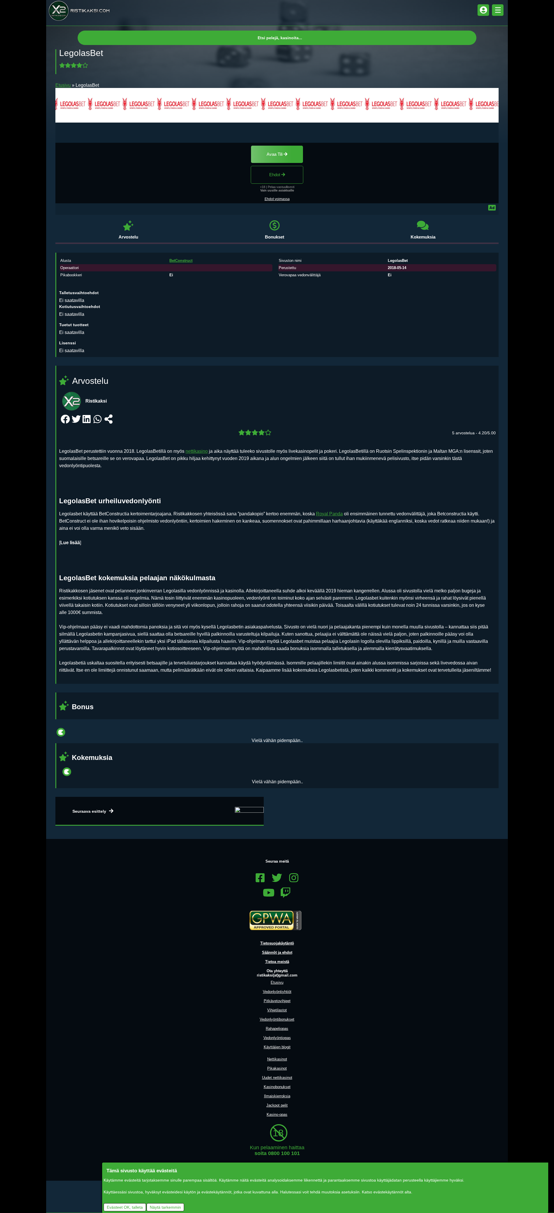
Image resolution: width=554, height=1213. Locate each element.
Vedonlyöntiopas (277, 1038)
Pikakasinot (277, 1068)
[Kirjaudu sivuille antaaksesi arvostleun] (74, 65)
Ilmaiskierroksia (277, 1096)
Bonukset (274, 236)
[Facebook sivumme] (260, 878)
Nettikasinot (277, 1059)
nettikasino (197, 451)
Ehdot (275, 174)
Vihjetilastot (277, 1010)
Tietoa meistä (277, 961)
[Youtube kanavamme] (269, 893)
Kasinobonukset (277, 1087)
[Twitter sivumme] (277, 878)
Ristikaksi (96, 401)
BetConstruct (180, 260)
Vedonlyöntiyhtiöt (277, 991)
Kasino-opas (277, 1114)
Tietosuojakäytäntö (277, 943)
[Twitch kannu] (285, 893)
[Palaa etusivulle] (79, 11)
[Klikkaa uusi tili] (277, 105)
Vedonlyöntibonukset (277, 1019)
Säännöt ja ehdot (277, 952)
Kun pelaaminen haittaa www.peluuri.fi (277, 1156)
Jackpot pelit (277, 1105)
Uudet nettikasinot (277, 1077)
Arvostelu (128, 236)
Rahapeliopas (277, 1028)
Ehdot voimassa (277, 199)
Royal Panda (329, 513)
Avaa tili (275, 154)
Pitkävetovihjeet (277, 1001)
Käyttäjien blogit (277, 1047)
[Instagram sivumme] (294, 878)
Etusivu (63, 85)
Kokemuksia (423, 236)
